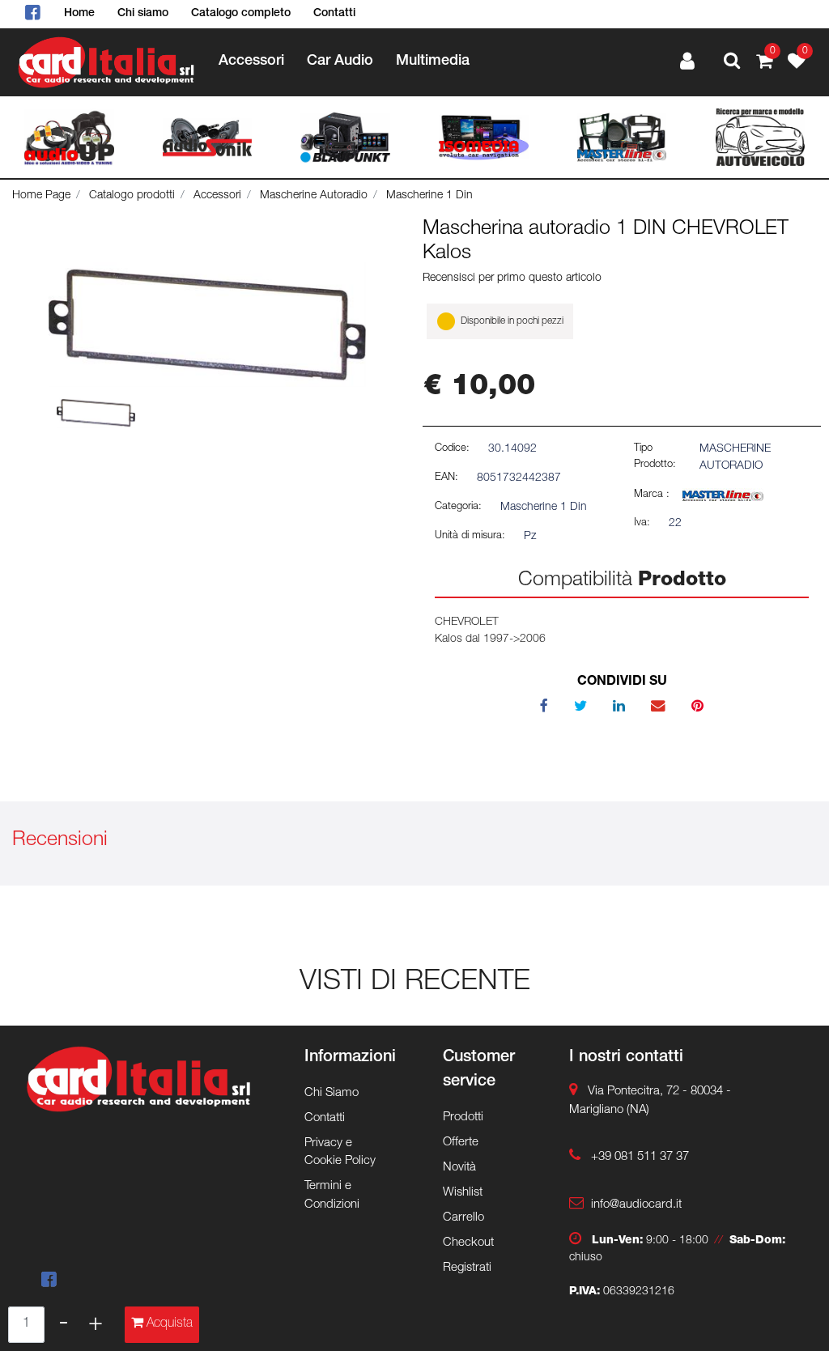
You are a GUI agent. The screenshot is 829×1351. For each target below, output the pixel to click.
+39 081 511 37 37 (640, 1157)
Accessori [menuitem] (251, 61)
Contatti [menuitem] (334, 13)
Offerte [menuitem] (460, 1142)
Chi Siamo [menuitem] (331, 1093)
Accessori (217, 196)
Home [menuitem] (79, 13)
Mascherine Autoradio (314, 196)
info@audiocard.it (636, 1205)
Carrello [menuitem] (463, 1218)
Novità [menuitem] (459, 1168)
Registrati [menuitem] (467, 1268)
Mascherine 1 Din (429, 196)
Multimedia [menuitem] (433, 61)
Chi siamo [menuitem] (142, 13)
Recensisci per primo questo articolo (512, 278)
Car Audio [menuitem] (340, 61)
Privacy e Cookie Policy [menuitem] (340, 1152)
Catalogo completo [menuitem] (241, 13)
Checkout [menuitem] (468, 1243)
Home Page (41, 196)
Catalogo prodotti (132, 196)
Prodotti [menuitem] (463, 1117)
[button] (207, 324)
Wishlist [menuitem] (463, 1193)
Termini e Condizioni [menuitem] (331, 1195)
